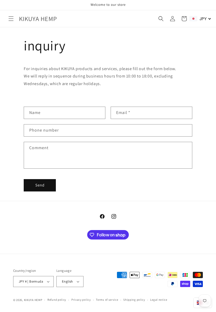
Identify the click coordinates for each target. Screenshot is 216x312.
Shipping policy (134, 299)
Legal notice (158, 299)
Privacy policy (81, 299)
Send (40, 185)
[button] (11, 18)
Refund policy (56, 299)
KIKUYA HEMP (33, 300)
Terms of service (107, 299)
